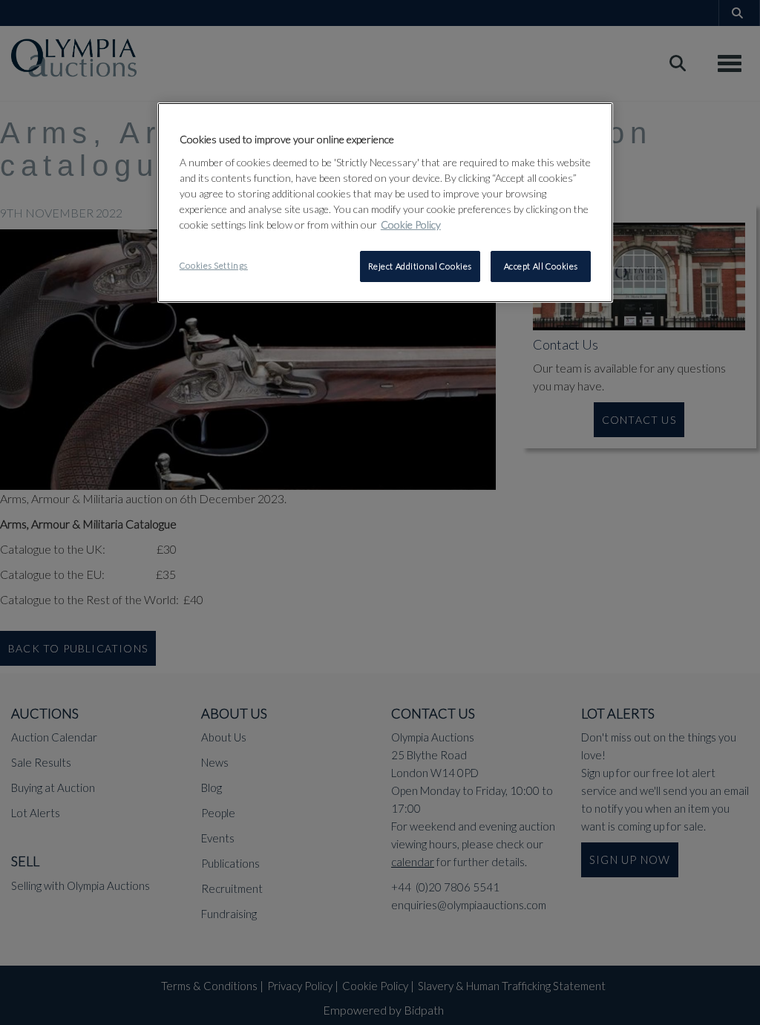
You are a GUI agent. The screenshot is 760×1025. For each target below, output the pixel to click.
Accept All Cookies (541, 266)
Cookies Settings (214, 265)
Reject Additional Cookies (420, 266)
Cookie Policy (411, 224)
